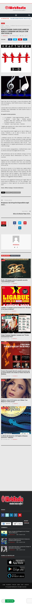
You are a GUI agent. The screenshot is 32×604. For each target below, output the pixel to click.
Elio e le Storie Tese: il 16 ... (22, 214)
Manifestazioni (5, 342)
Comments (4, 527)
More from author (15, 255)
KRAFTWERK (8, 192)
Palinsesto (8, 584)
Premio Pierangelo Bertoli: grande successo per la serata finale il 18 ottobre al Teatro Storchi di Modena (15, 372)
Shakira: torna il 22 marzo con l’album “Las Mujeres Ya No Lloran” (14, 400)
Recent (26, 520)
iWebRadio (5, 35)
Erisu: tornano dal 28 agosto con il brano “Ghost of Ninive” (19, 532)
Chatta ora (10, 601)
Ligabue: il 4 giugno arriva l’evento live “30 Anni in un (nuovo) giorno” (16, 308)
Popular (26, 523)
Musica (3, 23)
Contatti (26, 584)
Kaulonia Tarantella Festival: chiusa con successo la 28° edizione (19, 539)
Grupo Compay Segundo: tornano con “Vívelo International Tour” (15, 335)
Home (4, 584)
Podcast (14, 584)
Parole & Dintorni (16, 192)
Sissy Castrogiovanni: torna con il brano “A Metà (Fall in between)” (20, 547)
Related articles (6, 255)
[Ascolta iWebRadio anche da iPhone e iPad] (16, 562)
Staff (22, 584)
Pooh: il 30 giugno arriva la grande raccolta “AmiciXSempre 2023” (14, 280)
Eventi (18, 584)
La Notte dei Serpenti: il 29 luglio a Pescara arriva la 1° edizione (14, 436)
